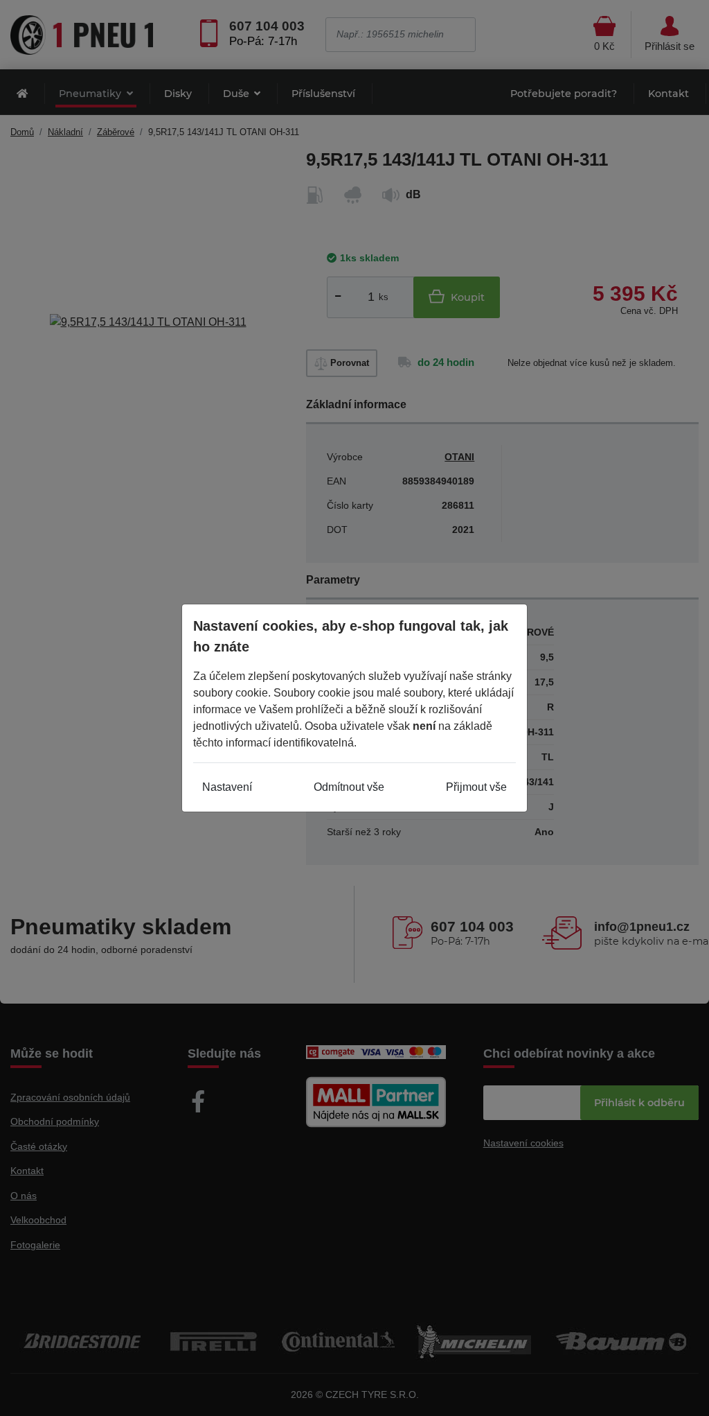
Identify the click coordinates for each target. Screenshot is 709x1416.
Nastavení (227, 787)
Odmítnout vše (349, 787)
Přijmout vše (476, 787)
